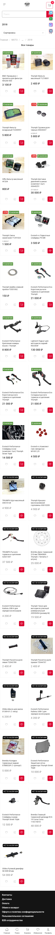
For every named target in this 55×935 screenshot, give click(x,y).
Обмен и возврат (10, 907)
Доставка (7, 899)
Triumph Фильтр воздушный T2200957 (11, 128)
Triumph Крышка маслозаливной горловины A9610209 (40, 502)
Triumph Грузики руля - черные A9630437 (41, 128)
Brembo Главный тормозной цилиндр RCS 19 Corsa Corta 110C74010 (41, 818)
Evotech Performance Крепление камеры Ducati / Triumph (11, 343)
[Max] (51, 25)
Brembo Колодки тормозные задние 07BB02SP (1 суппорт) (11, 763)
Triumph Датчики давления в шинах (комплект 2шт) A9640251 (39, 182)
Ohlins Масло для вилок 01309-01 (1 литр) (12, 710)
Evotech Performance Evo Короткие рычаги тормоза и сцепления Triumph (41, 290)
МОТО (14, 40)
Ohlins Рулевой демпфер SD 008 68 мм (12, 870)
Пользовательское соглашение (18, 916)
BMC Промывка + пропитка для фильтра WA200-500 (12, 78)
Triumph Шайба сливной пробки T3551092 (12, 288)
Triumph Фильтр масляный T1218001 (40, 77)
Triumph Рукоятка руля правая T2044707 (41, 661)
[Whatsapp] (51, 19)
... (22, 40)
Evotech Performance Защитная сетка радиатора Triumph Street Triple (42, 764)
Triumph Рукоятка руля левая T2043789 (12, 661)
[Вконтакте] (51, 31)
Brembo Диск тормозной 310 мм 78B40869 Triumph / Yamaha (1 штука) (41, 555)
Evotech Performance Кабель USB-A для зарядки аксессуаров (11, 608)
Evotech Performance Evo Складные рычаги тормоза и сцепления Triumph (41, 396)
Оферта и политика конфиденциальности (23, 912)
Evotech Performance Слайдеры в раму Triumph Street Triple (11, 817)
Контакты (7, 895)
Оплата (5, 903)
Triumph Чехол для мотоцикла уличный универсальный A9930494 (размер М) (40, 609)
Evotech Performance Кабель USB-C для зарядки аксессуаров (40, 711)
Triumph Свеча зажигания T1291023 (11, 236)
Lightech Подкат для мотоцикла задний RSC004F (39, 343)
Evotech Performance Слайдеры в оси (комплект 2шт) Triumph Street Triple (12, 450)
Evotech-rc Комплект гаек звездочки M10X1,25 (40, 448)
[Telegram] (51, 13)
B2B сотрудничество (12, 920)
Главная (4, 40)
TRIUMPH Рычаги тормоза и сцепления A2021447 (11, 554)
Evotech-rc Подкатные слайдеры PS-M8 (40, 236)
